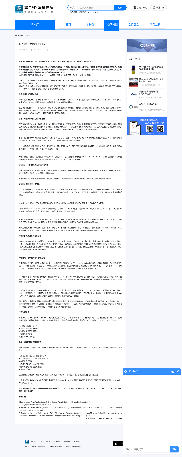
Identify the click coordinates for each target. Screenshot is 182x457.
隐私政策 (69, 446)
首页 (68, 24)
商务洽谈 (155, 24)
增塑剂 (95, 12)
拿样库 (35, 24)
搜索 (120, 7)
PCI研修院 (112, 24)
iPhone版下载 (122, 444)
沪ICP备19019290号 (55, 446)
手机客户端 (142, 7)
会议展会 (133, 24)
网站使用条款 (77, 446)
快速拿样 (160, 7)
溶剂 (89, 12)
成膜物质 (82, 12)
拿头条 (90, 24)
